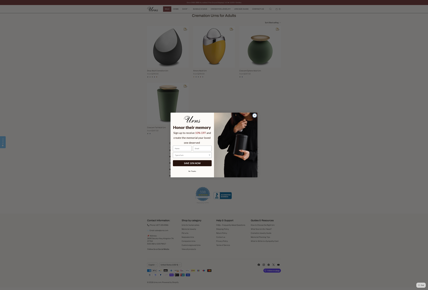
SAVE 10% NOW (192, 163)
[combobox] (191, 155)
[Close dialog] (255, 115)
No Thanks (192, 171)
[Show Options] (209, 155)
